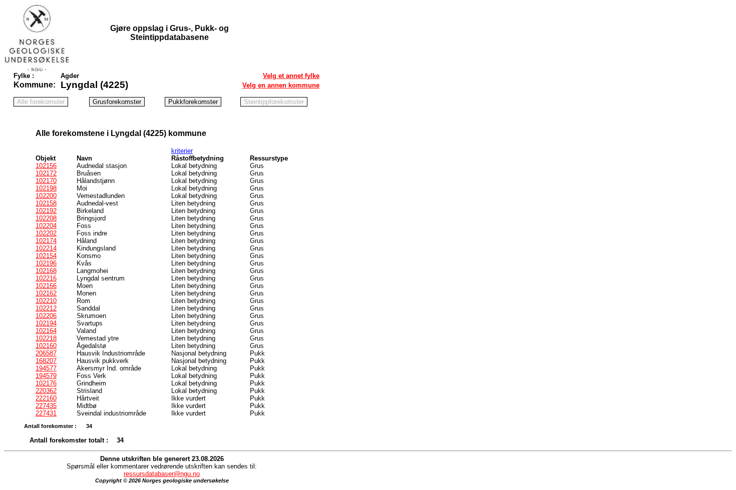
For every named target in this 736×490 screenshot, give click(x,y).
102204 (46, 226)
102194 (46, 323)
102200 (46, 196)
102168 (46, 270)
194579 (46, 376)
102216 (46, 278)
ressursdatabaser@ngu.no (162, 474)
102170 (46, 180)
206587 (46, 353)
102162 (46, 293)
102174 (46, 240)
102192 (46, 210)
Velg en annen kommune (280, 85)
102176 (46, 383)
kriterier (182, 150)
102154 (46, 256)
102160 (46, 346)
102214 (46, 248)
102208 (46, 218)
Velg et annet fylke (291, 76)
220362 (46, 390)
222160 (46, 398)
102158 (46, 203)
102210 (46, 300)
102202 (46, 233)
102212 (46, 308)
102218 (46, 338)
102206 (46, 316)
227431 (46, 413)
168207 (46, 360)
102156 (46, 166)
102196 (46, 263)
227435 (46, 406)
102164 (46, 330)
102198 (46, 188)
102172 (46, 173)
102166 (46, 286)
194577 (46, 368)
